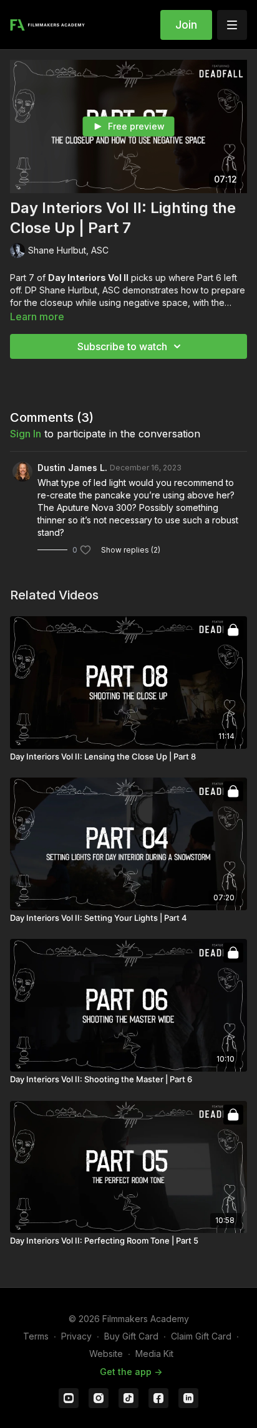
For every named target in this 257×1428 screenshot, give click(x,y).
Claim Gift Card (201, 1336)
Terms (36, 1336)
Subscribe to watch (122, 346)
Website (106, 1353)
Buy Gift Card (131, 1336)
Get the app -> (131, 1371)
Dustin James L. (72, 467)
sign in (25, 433)
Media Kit (154, 1353)
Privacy (76, 1336)
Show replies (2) (130, 550)
